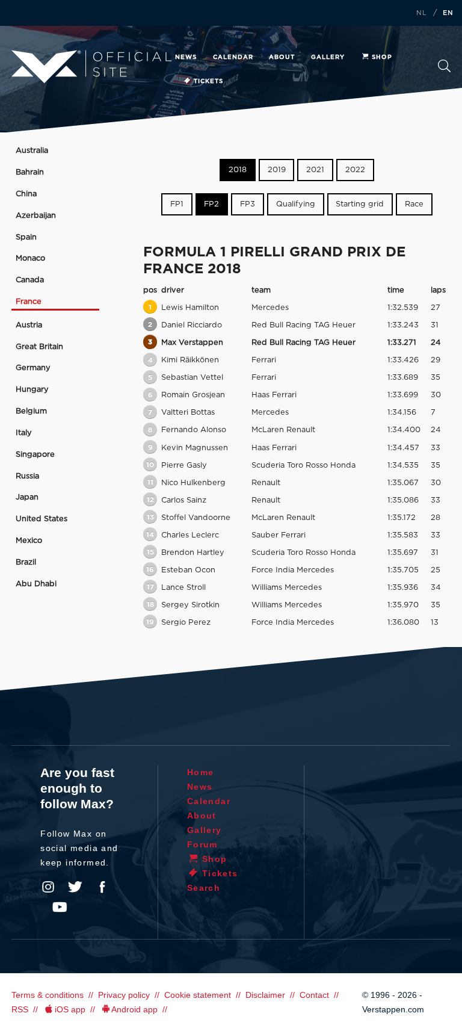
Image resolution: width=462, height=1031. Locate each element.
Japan (27, 497)
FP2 (211, 204)
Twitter (75, 887)
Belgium (31, 411)
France (29, 302)
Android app (134, 1009)
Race (414, 204)
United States (41, 519)
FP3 (247, 204)
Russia (27, 476)
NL (421, 13)
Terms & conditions (47, 995)
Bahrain (30, 172)
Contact (314, 995)
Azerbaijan (36, 216)
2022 (355, 170)
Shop (382, 57)
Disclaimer (265, 995)
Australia (32, 151)
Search (444, 69)
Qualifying (295, 204)
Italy (24, 433)
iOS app (70, 1009)
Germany (33, 368)
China (26, 194)
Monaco (30, 258)
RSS (19, 1009)
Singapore (35, 455)
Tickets (208, 81)
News (186, 57)
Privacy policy (124, 995)
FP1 (176, 204)
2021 (315, 170)
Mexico (29, 541)
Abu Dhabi (36, 584)
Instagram (48, 887)
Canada (30, 280)
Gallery (328, 57)
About (282, 57)
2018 (238, 170)
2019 (277, 170)
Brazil (26, 562)
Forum (202, 844)
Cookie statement (197, 995)
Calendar (233, 57)
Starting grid (360, 204)
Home (200, 772)
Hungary (32, 390)
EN (448, 13)
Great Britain (39, 347)
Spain (26, 237)
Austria (29, 325)
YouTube (59, 907)
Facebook (102, 887)
